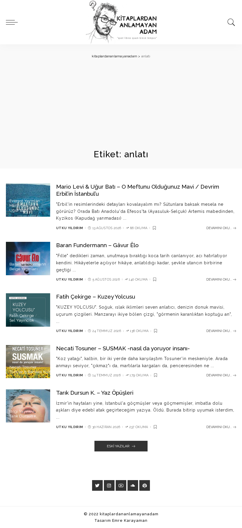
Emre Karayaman (130, 520)
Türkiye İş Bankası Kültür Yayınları (40, 372)
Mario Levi (18, 206)
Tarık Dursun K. (23, 416)
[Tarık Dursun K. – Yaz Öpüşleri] (28, 406)
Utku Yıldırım (69, 228)
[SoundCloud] (132, 485)
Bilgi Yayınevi (22, 411)
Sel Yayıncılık (21, 320)
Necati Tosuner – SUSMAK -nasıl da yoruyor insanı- (123, 348)
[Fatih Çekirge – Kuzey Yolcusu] (28, 310)
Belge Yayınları (23, 269)
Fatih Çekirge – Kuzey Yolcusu (95, 296)
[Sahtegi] (144, 485)
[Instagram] (109, 485)
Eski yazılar (118, 446)
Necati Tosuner (23, 367)
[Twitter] (97, 485)
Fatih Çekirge (21, 316)
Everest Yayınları (24, 201)
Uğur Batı (18, 210)
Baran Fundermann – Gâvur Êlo (97, 245)
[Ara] (230, 22)
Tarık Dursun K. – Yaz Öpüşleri (94, 392)
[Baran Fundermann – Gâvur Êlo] (28, 258)
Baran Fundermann (27, 264)
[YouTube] (121, 485)
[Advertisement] (121, 104)
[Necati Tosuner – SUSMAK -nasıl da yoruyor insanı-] (28, 361)
